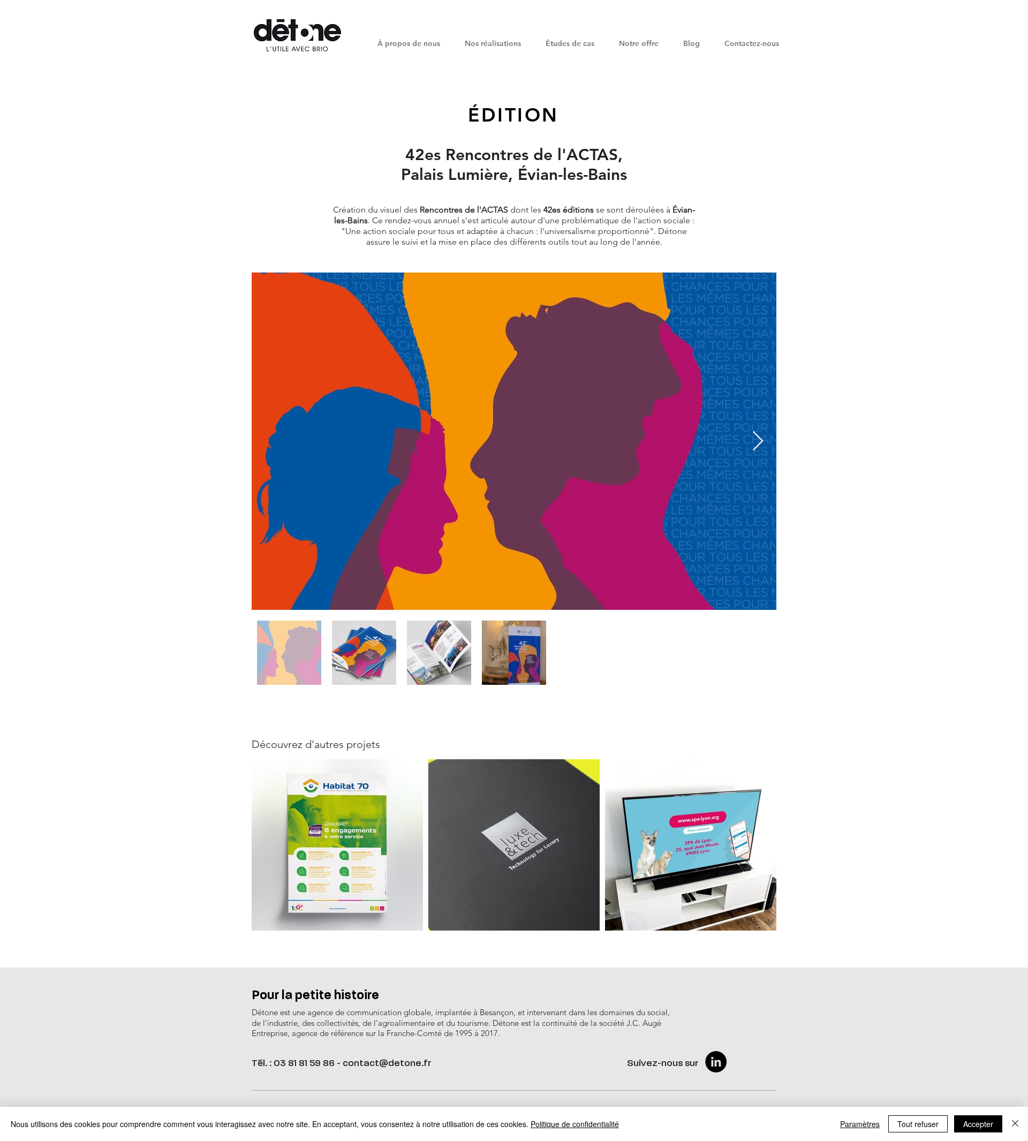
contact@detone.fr (387, 1063)
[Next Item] (758, 441)
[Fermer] (1015, 1123)
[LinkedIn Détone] (716, 1061)
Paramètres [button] (860, 1124)
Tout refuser (918, 1124)
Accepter (978, 1124)
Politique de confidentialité (575, 1124)
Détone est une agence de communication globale (341, 1012)
